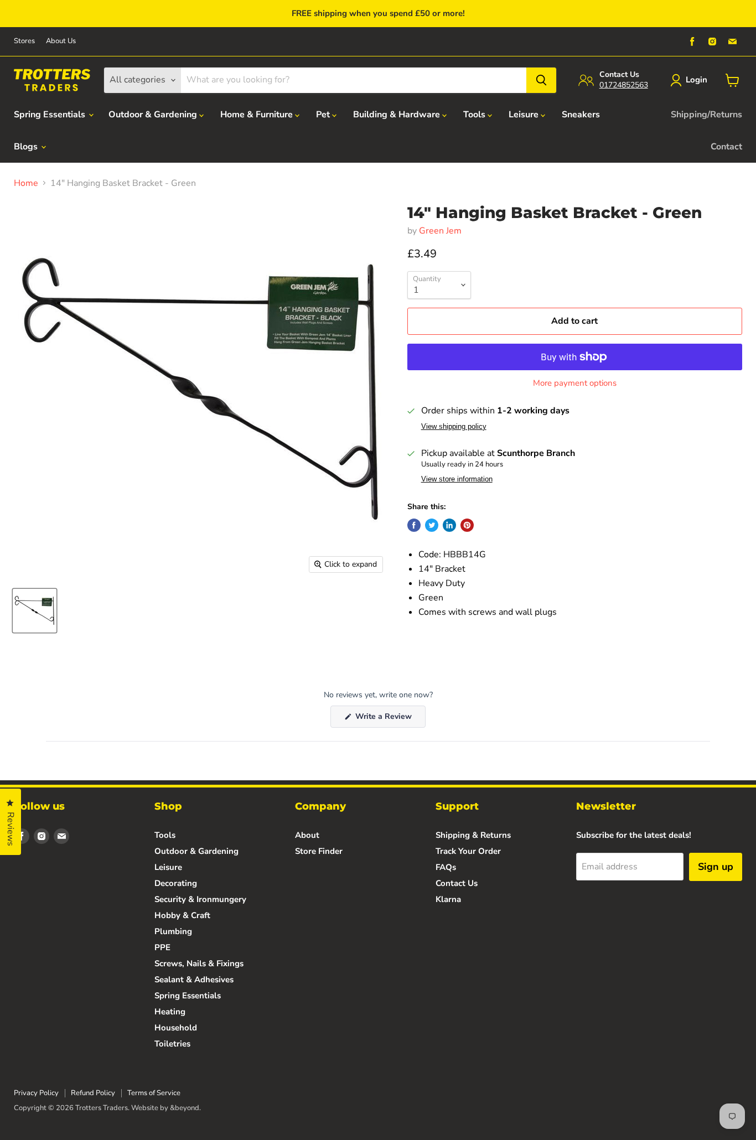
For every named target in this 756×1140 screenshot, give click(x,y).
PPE (162, 947)
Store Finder (319, 851)
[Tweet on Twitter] (431, 525)
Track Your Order (468, 851)
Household (175, 1027)
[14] (34, 611)
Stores (24, 41)
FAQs (446, 867)
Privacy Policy (36, 1093)
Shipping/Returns (706, 114)
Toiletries (172, 1043)
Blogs (27, 147)
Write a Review (389, 719)
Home (26, 183)
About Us (61, 41)
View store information (457, 479)
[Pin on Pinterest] (467, 525)
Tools (475, 114)
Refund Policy (93, 1093)
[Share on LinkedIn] (449, 525)
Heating (169, 1011)
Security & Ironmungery (200, 899)
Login (696, 79)
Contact (726, 147)
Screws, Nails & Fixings (199, 963)
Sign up (715, 866)
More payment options (575, 383)
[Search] (541, 80)
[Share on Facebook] (414, 525)
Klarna (448, 899)
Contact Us (457, 883)
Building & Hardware (397, 114)
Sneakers (581, 114)
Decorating (175, 883)
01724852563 (623, 85)
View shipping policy (453, 427)
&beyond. (185, 1108)
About (307, 835)
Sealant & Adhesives (194, 979)
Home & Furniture (257, 114)
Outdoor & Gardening (153, 114)
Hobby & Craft (182, 915)
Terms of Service (153, 1093)
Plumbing (173, 931)
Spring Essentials (50, 114)
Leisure (525, 114)
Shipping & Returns (473, 835)
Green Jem (440, 231)
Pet (324, 114)
